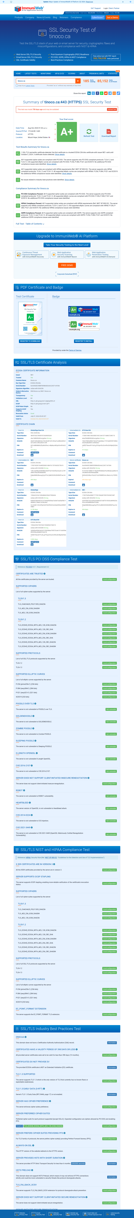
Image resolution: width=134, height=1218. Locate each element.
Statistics (113, 73)
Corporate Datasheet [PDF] (67, 274)
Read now (89, 2)
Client (111, 8)
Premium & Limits (96, 74)
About (82, 74)
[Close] (123, 2)
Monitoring (46, 74)
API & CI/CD (59, 74)
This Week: (99, 13)
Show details (60, 154)
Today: (112, 13)
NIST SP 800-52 (51, 858)
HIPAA (28, 858)
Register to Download (30, 341)
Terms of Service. (75, 350)
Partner (116, 8)
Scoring (71, 74)
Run (78, 81)
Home (18, 74)
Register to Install (84, 341)
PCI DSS (29, 567)
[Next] (130, 1)
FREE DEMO (67, 265)
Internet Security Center (72, 13)
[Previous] (3, 1)
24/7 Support (96, 8)
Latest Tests (30, 74)
